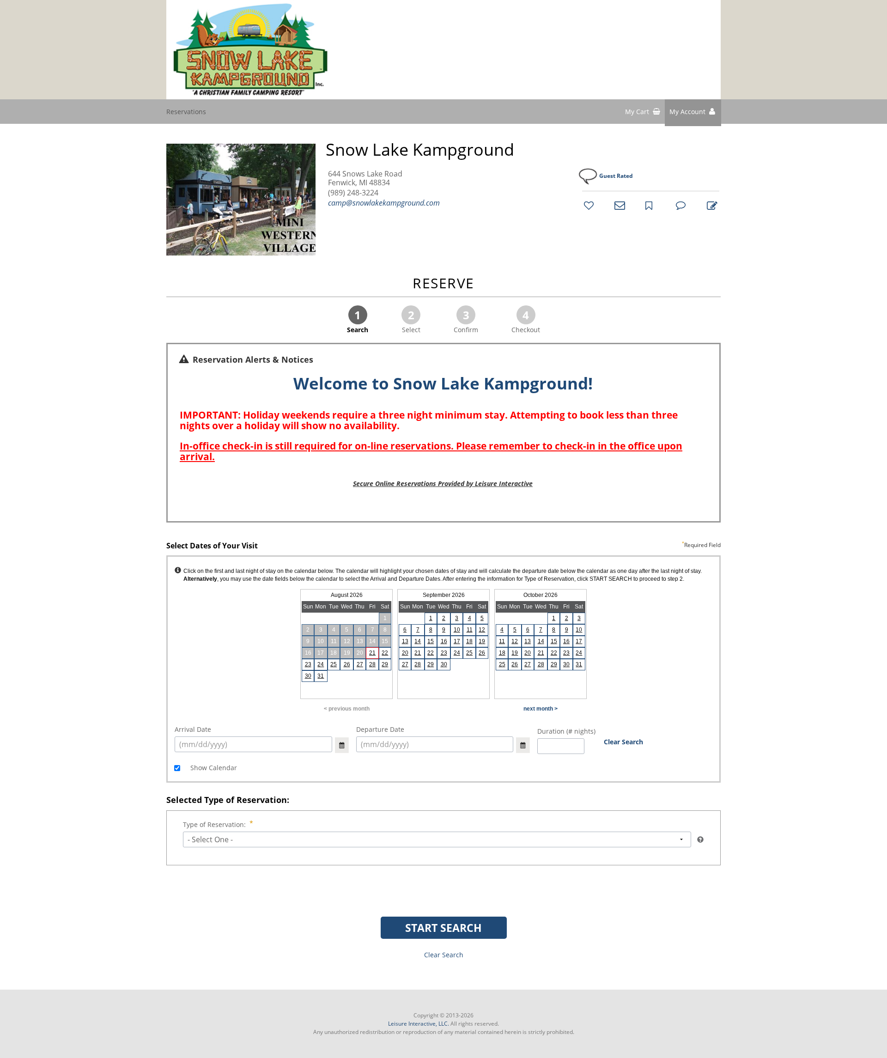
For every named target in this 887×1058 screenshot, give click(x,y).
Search (357, 320)
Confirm (466, 320)
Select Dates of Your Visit (443, 546)
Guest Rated (616, 176)
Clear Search (623, 741)
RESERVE (443, 283)
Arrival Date (193, 729)
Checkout (525, 320)
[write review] (710, 205)
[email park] (618, 205)
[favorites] (587, 205)
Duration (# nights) (566, 731)
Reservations (186, 111)
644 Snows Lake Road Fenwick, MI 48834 (365, 178)
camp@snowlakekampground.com (384, 203)
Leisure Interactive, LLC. (418, 1024)
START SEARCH (443, 927)
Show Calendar (212, 767)
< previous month (347, 708)
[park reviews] (679, 205)
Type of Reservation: (214, 824)
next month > (540, 708)
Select (411, 320)
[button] (693, 112)
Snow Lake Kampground (420, 149)
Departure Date (380, 729)
